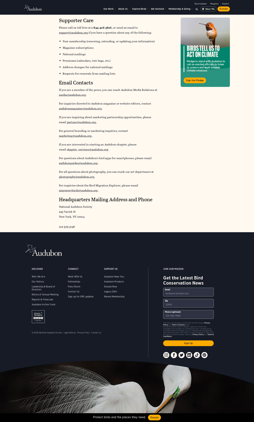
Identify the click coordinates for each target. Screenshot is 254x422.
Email (167, 290)
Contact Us (74, 291)
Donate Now (110, 286)
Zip (166, 301)
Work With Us (75, 276)
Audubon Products (114, 281)
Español (225, 4)
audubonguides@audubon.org (78, 163)
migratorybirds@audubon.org (78, 190)
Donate (224, 8)
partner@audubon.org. (82, 122)
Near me (210, 9)
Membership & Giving (179, 8)
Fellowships (74, 281)
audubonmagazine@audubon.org (80, 108)
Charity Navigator (38, 316)
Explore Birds (139, 8)
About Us (123, 8)
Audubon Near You (114, 276)
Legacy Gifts (110, 291)
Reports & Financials (42, 299)
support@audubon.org (73, 33)
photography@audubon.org (76, 177)
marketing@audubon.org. (75, 136)
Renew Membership (114, 296)
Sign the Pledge (195, 80)
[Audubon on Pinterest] (204, 355)
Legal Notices (70, 332)
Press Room (74, 286)
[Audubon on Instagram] (166, 355)
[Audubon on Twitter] (181, 355)
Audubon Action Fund (43, 304)
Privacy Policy (83, 332)
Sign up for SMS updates (81, 296)
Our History (38, 281)
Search (196, 8)
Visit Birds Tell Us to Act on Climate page (205, 52)
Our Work (108, 8)
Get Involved (157, 8)
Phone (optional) (173, 312)
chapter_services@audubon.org (87, 149)
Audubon (33, 8)
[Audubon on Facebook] (174, 355)
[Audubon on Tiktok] (197, 355)
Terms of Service (178, 325)
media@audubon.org (72, 95)
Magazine (214, 4)
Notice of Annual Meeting (45, 294)
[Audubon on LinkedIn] (189, 355)
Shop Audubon (200, 4)
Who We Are (38, 276)
